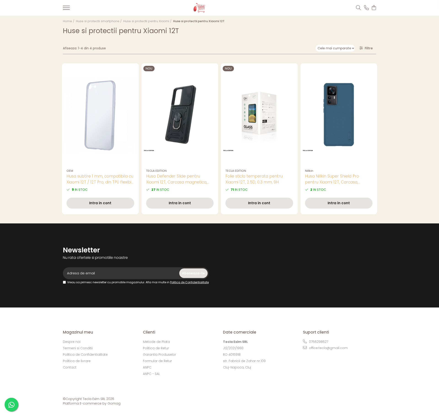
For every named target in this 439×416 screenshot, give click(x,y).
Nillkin (309, 171)
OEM (70, 171)
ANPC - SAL (151, 373)
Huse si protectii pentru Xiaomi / (147, 21)
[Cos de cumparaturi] (373, 8)
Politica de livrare (77, 361)
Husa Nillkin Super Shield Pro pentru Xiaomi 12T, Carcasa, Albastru (332, 179)
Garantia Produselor (159, 354)
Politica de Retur (156, 348)
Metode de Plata (156, 341)
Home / (69, 21)
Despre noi (71, 341)
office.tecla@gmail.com (328, 348)
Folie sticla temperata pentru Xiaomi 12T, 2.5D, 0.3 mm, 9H (254, 179)
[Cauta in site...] (358, 8)
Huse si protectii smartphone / (99, 21)
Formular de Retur (157, 361)
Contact (69, 367)
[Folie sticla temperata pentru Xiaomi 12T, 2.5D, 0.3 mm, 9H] (259, 115)
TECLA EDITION (156, 171)
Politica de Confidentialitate (189, 282)
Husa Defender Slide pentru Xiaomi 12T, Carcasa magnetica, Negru (176, 179)
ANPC (147, 367)
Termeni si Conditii (78, 348)
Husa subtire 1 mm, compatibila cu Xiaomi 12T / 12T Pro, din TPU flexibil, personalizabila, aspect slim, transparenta (100, 179)
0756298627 (318, 341)
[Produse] (66, 9)
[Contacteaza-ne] (366, 8)
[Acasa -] (212, 8)
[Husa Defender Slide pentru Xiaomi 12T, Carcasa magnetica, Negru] (180, 115)
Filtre (368, 48)
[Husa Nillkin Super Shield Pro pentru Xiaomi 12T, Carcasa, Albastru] (338, 115)
